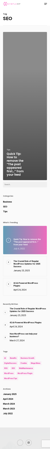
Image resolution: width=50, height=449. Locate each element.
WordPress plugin (25, 373)
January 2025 (10, 394)
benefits (13, 358)
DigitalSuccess (10, 363)
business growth (27, 358)
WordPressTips (10, 378)
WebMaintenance (26, 368)
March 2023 (9, 408)
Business (7, 201)
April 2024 (8, 399)
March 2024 (9, 404)
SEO (5, 206)
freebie (24, 363)
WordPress (8, 373)
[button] (45, 4)
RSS (6, 368)
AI (5, 358)
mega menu (35, 363)
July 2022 (8, 413)
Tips (8, 150)
